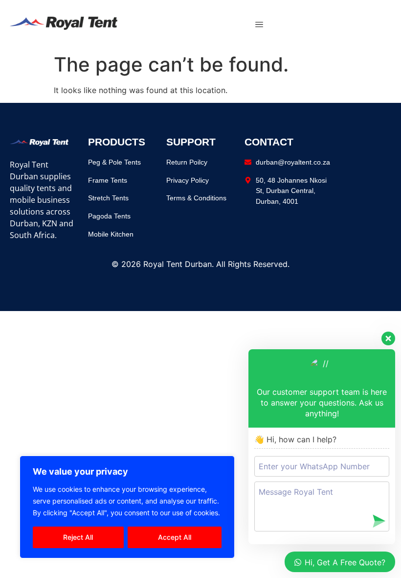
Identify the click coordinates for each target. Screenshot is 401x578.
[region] (127, 507)
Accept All (174, 537)
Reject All (78, 537)
